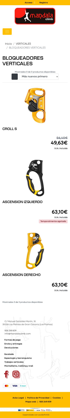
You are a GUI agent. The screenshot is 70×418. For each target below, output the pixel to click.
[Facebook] (6, 374)
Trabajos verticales (14, 362)
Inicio (8, 44)
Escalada (9, 354)
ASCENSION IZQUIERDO (22, 202)
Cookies (57, 398)
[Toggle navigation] (7, 31)
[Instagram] (16, 374)
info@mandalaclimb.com (18, 334)
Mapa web (30, 402)
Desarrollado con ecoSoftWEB (35, 415)
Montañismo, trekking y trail (18, 366)
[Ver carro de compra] (66, 31)
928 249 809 (10, 331)
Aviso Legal (18, 398)
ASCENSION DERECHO (21, 275)
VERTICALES (23, 44)
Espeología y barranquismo (18, 358)
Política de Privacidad (38, 398)
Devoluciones (11, 348)
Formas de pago (12, 340)
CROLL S (9, 129)
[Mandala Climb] (35, 16)
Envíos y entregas (13, 344)
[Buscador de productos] (61, 31)
